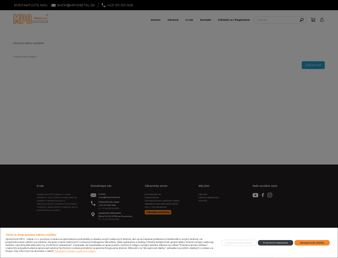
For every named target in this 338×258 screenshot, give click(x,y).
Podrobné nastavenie (275, 242)
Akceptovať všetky (312, 242)
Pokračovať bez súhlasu (239, 242)
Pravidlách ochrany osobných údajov (75, 251)
